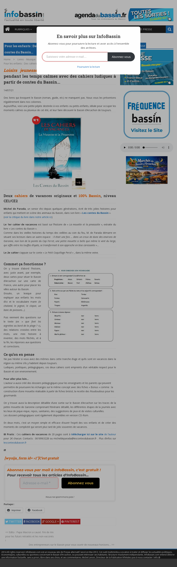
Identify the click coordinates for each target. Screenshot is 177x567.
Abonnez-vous (121, 57)
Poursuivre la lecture (88, 66)
